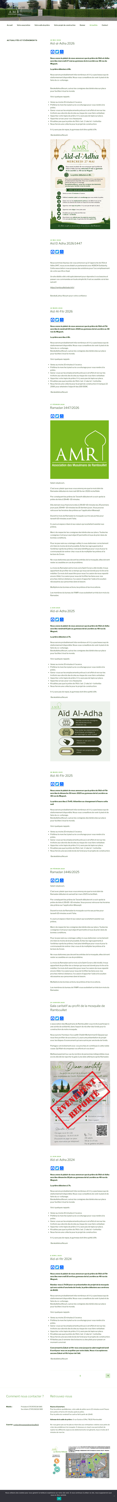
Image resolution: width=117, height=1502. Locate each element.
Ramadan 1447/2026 (64, 408)
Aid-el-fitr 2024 (61, 1259)
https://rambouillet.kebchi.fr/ (62, 287)
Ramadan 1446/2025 (64, 872)
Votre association (23, 25)
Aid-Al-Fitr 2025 (61, 775)
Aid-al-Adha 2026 (62, 43)
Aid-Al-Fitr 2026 (61, 311)
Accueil (10, 25)
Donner (82, 25)
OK (59, 1498)
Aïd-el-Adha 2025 (62, 611)
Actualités (93, 25)
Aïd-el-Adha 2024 (62, 1160)
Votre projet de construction (64, 25)
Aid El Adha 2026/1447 (66, 243)
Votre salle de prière (42, 25)
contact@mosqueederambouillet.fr (26, 1425)
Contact (105, 25)
